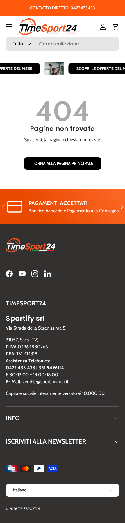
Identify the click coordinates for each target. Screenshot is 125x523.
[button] (115, 26)
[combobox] (62, 44)
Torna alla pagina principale (62, 163)
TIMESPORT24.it (30, 508)
